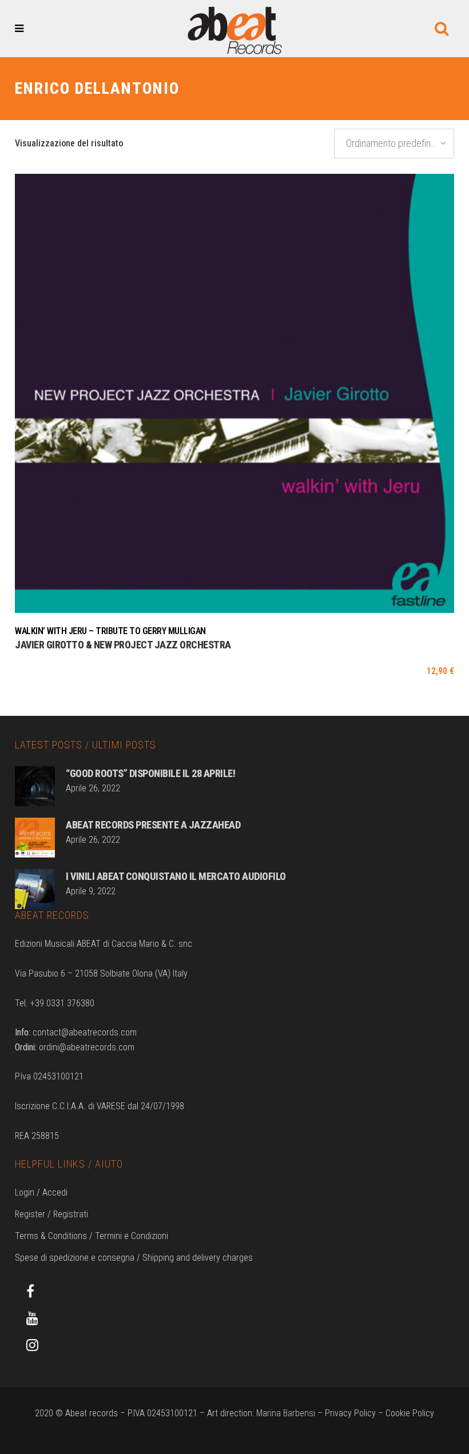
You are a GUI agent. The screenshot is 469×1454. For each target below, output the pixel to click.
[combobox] (394, 143)
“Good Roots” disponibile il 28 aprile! (150, 773)
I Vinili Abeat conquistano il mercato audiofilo (176, 876)
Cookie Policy (409, 1413)
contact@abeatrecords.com (85, 1032)
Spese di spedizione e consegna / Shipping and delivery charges (134, 1257)
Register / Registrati (51, 1214)
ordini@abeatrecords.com (86, 1047)
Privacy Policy (350, 1413)
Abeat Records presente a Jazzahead (153, 825)
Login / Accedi (41, 1192)
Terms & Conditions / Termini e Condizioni (91, 1235)
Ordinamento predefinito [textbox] (393, 143)
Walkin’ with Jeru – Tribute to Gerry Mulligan (110, 631)
